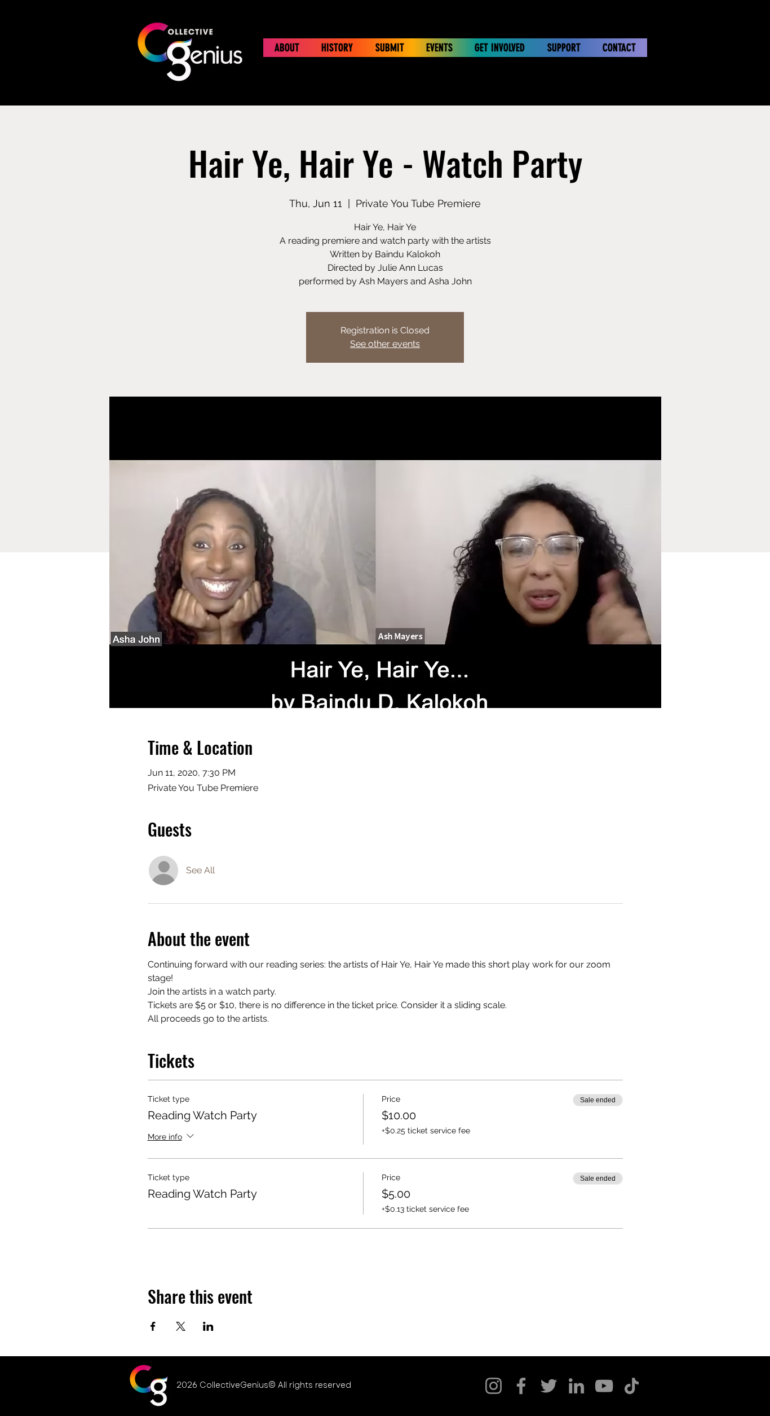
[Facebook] (521, 1386)
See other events (385, 343)
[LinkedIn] (576, 1386)
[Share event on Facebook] (153, 1326)
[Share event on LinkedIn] (208, 1326)
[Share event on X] (180, 1326)
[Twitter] (549, 1386)
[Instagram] (494, 1386)
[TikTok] (632, 1386)
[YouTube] (604, 1386)
